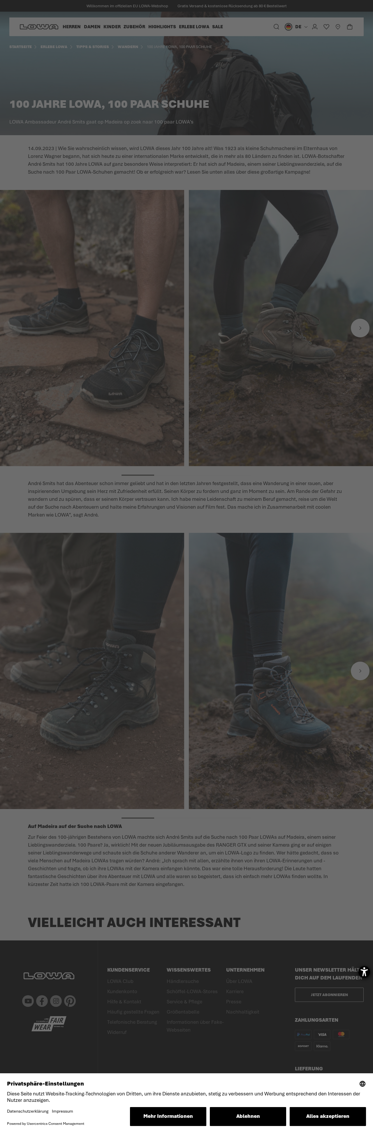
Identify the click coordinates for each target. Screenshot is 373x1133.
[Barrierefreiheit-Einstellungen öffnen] (364, 972)
